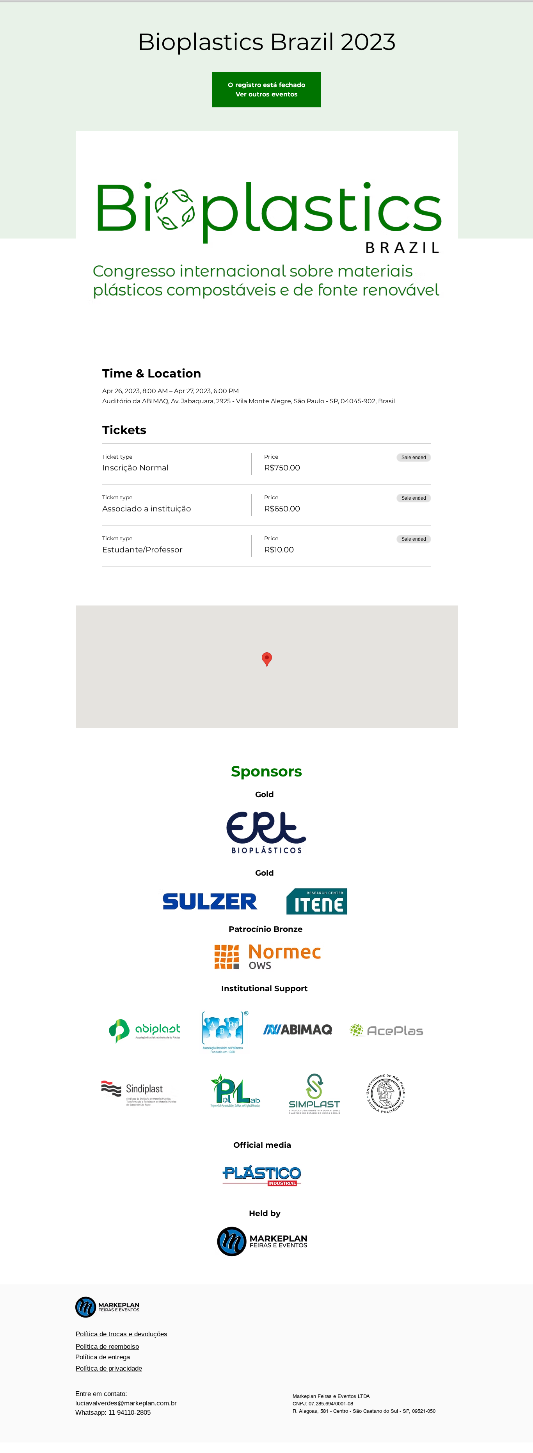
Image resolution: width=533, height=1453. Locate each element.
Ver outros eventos (267, 94)
